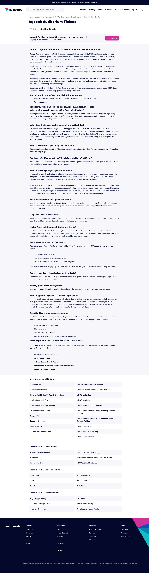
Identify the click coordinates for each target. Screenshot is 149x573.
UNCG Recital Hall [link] (84, 426)
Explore (83, 10)
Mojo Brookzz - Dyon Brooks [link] (88, 509)
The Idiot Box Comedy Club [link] (40, 432)
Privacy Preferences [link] (130, 563)
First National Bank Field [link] (39, 400)
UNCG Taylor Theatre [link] (85, 437)
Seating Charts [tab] (48, 29)
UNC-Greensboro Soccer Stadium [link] (90, 385)
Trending (91, 10)
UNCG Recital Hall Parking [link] (87, 432)
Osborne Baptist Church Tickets (46, 362)
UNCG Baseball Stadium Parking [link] (89, 405)
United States (45, 17)
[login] (141, 10)
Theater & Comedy (122, 10)
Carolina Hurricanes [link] (37, 463)
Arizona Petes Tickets (42, 358)
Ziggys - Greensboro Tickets (44, 369)
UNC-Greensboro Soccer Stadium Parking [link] (93, 390)
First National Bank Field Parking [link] (42, 405)
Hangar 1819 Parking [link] (37, 421)
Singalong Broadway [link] (38, 509)
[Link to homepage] (14, 9)
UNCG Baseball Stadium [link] (86, 400)
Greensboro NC (72, 17)
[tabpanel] (74, 38)
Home (31, 17)
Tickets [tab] (33, 29)
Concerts (108, 10)
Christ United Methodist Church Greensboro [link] (47, 395)
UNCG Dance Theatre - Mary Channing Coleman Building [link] (96, 412)
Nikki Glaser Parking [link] (85, 504)
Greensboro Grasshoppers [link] (40, 452)
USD (136, 10)
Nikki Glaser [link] (81, 499)
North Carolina (58, 17)
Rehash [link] (32, 486)
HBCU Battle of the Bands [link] (87, 463)
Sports (100, 10)
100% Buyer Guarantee (83, 2)
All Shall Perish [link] (82, 481)
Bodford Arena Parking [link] (38, 390)
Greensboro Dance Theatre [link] (40, 411)
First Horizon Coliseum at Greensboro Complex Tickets (54, 365)
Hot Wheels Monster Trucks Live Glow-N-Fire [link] (94, 458)
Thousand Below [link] (83, 475)
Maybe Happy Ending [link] (38, 499)
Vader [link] (32, 481)
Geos (37, 17)
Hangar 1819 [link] (34, 416)
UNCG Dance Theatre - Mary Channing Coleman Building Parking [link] (96, 420)
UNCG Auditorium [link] (84, 395)
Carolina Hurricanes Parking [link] (88, 452)
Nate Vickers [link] (82, 486)
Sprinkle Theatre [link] (36, 426)
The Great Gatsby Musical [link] (40, 504)
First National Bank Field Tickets (46, 355)
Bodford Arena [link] (35, 385)
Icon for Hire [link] (34, 475)
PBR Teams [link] (34, 458)
